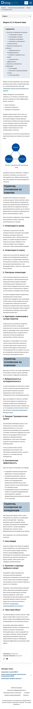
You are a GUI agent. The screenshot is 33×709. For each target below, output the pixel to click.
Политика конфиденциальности (16, 690)
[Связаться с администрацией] (29, 698)
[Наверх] (29, 705)
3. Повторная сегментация (15, 39)
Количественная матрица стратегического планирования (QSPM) (13, 675)
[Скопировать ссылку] (4, 659)
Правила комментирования (12, 695)
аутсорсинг (13, 435)
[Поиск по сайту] (26, 2)
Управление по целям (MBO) (9, 672)
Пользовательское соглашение (12, 692)
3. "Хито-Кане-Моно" (13, 75)
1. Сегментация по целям (15, 34)
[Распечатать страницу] (7, 659)
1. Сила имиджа (12, 68)
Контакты (26, 695)
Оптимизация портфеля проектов (11, 678)
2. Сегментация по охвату (15, 37)
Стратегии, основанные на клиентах (17, 32)
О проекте (27, 692)
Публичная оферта (16, 687)
